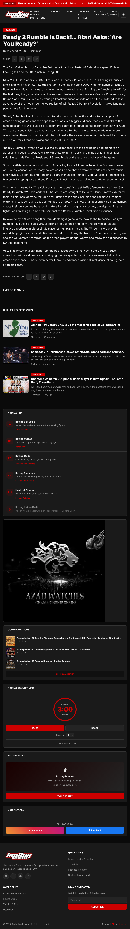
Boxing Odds (10, 898)
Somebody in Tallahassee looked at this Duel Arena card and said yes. (77, 351)
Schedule (56, 11)
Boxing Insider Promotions (37, 14)
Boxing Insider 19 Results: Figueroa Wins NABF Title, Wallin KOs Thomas (53, 649)
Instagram (37, 830)
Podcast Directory (100, 13)
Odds (70, 11)
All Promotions (65, 674)
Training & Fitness (83, 14)
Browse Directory (23, 481)
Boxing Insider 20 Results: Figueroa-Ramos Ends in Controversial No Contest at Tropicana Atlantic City (69, 638)
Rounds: (60, 735)
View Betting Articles (25, 464)
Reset (94, 728)
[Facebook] (28, 876)
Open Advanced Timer (66, 743)
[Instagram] (13, 876)
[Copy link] (36, 59)
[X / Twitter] (6, 876)
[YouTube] (20, 876)
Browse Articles (23, 498)
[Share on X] (14, 59)
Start (35, 728)
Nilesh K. (122, 924)
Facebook (96, 830)
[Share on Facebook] (22, 59)
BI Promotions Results (14, 893)
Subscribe (97, 907)
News (22, 11)
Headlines (10, 30)
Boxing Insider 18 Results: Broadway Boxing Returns (43, 661)
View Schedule (22, 429)
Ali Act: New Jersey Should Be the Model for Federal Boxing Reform (39, 3)
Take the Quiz (65, 796)
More (115, 11)
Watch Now (20, 446)
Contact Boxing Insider (80, 875)
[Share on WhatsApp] (29, 59)
